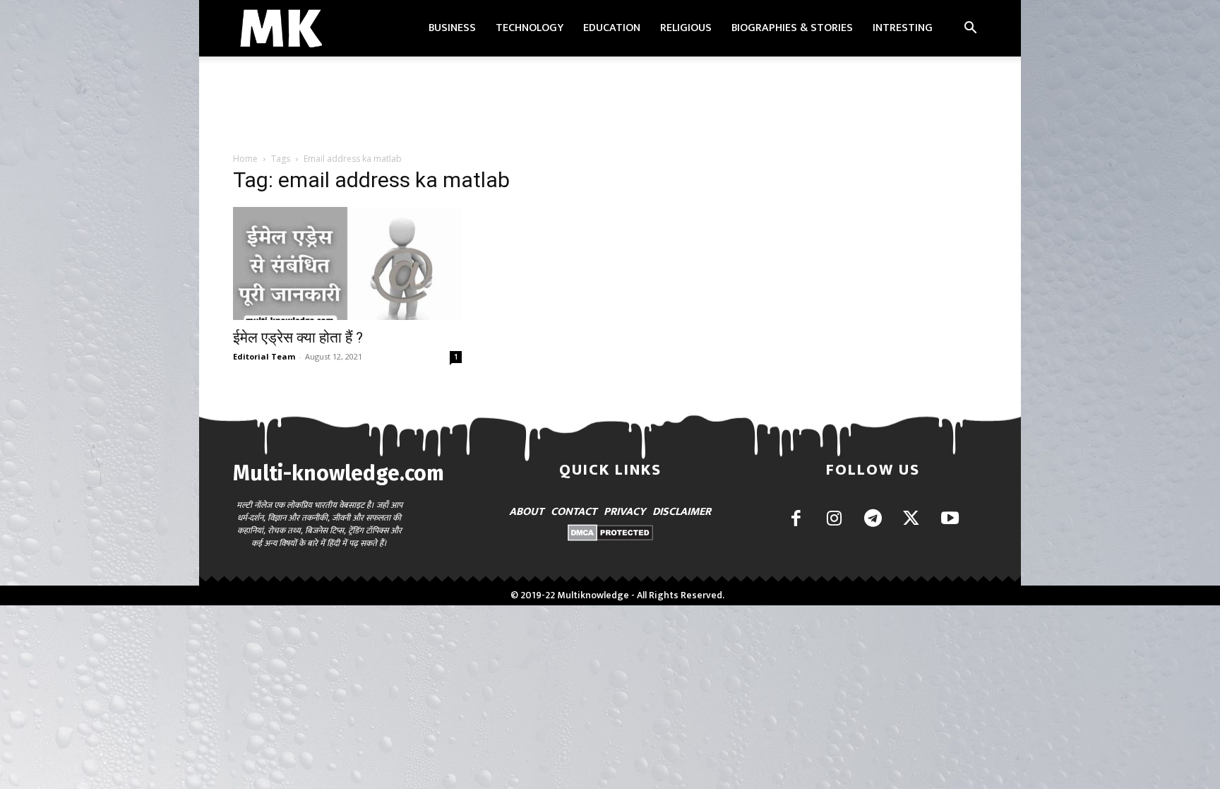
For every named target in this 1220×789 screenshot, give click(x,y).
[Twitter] (911, 519)
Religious (686, 27)
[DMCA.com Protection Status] (610, 537)
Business (452, 27)
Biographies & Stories (792, 27)
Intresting (903, 27)
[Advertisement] (610, 105)
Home (245, 159)
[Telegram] (873, 519)
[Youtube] (950, 519)
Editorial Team (264, 356)
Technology (529, 27)
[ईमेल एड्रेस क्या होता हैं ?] (347, 263)
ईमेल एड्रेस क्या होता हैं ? (298, 337)
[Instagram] (834, 519)
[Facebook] (796, 519)
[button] (970, 29)
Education (611, 27)
